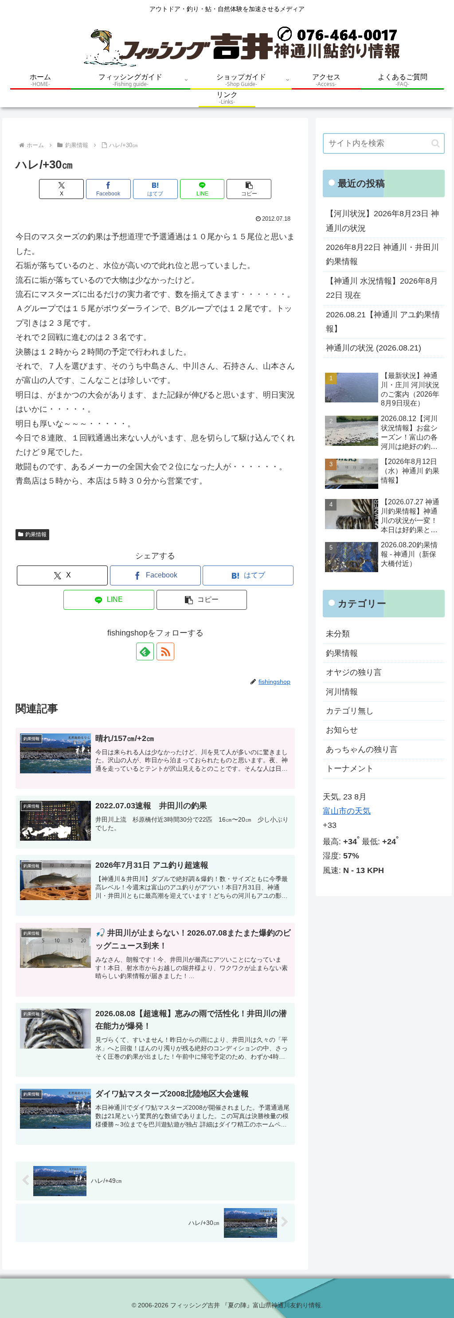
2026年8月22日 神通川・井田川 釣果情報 (382, 254)
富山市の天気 (347, 811)
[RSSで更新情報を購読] (165, 651)
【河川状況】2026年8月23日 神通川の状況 (382, 220)
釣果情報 (36, 534)
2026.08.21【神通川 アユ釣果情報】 (383, 321)
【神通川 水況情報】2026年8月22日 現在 (382, 288)
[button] (249, 189)
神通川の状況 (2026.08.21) (373, 347)
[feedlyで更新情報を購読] (145, 651)
